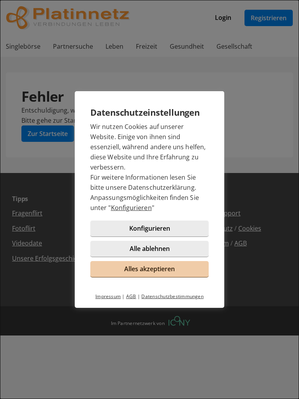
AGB (131, 296)
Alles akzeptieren (149, 269)
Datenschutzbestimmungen (172, 296)
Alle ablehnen (150, 248)
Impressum (108, 296)
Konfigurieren (131, 207)
